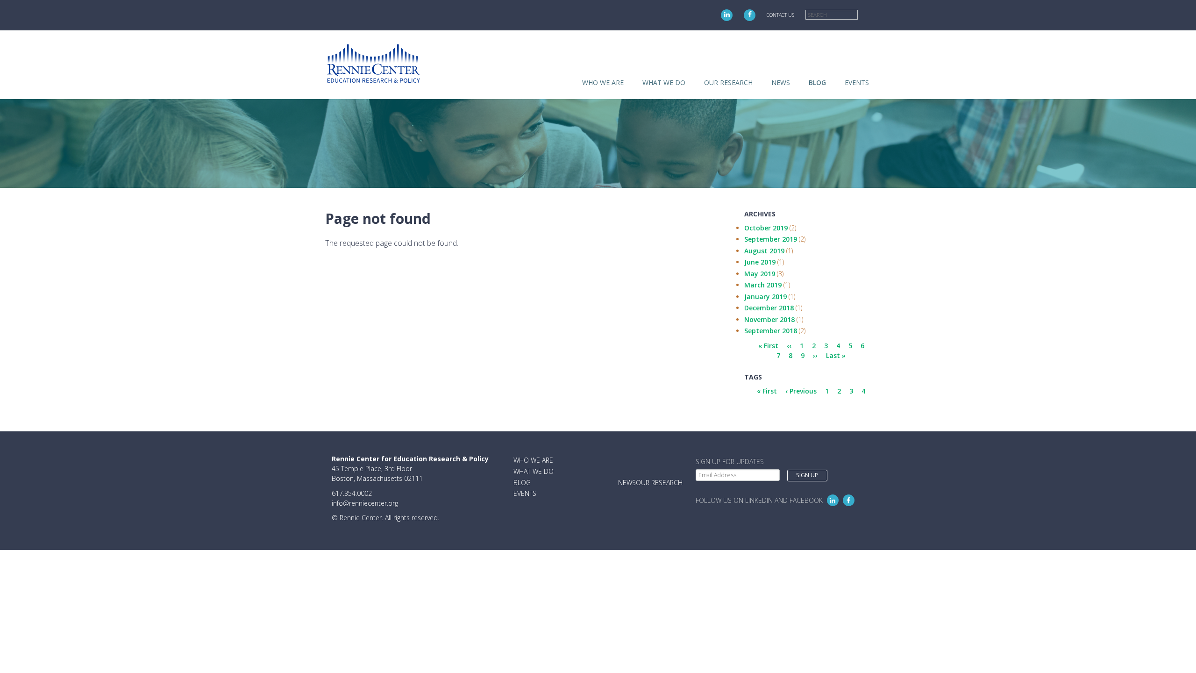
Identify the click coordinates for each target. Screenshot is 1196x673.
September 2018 (770, 330)
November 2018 (769, 319)
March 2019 (763, 284)
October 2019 (766, 227)
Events (857, 82)
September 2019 (770, 239)
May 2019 (759, 273)
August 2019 (764, 250)
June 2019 (760, 262)
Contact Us (780, 15)
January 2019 (765, 296)
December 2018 (769, 307)
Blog (817, 82)
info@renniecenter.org (365, 503)
